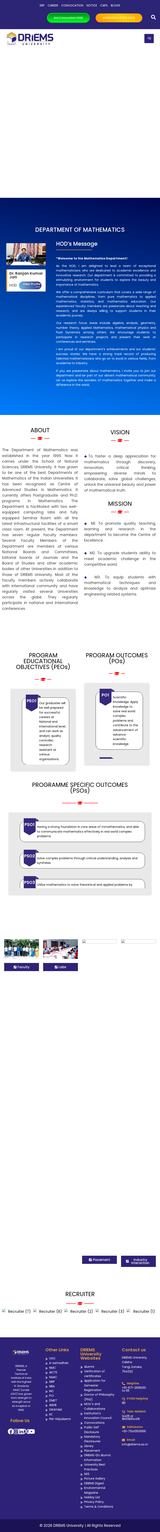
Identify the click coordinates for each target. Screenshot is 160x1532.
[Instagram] (16, 1431)
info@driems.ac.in (135, 1444)
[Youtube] (31, 1431)
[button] (5, 1311)
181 (123, 1403)
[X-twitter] (26, 1431)
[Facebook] (10, 1431)
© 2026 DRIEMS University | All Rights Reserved (80, 1525)
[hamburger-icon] (149, 38)
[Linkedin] (21, 1431)
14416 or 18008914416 (131, 1417)
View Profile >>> (31, 285)
